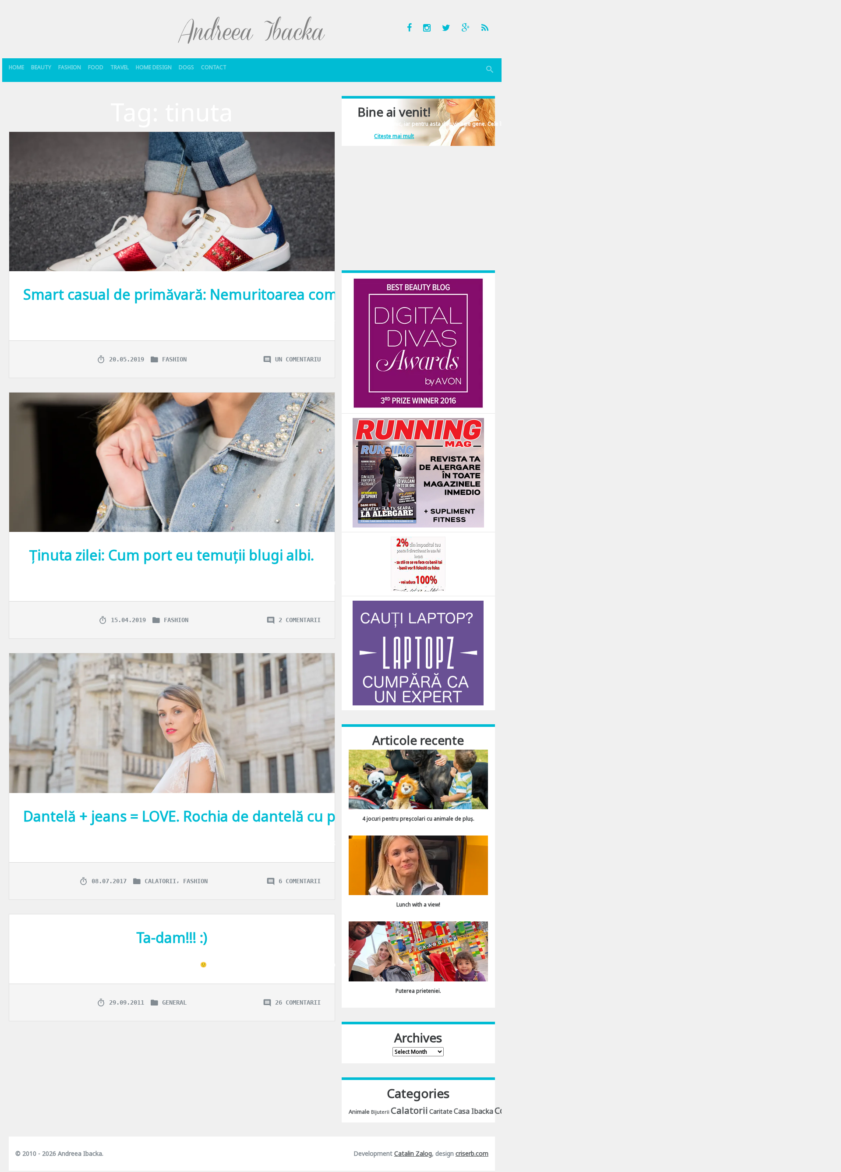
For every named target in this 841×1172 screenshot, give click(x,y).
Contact (213, 67)
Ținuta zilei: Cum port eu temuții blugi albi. (171, 554)
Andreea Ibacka (252, 29)
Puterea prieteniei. (418, 991)
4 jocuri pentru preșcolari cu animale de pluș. (418, 818)
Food (95, 67)
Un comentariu (298, 359)
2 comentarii (300, 619)
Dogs (186, 67)
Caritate (440, 1111)
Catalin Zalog (413, 1153)
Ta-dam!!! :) (171, 937)
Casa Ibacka (473, 1111)
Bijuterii (380, 1112)
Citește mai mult (394, 136)
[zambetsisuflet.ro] (418, 563)
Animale (359, 1111)
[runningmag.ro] (418, 472)
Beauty (41, 67)
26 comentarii (298, 1002)
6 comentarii (300, 881)
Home (16, 67)
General (174, 1002)
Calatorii (160, 881)
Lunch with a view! (418, 904)
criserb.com (472, 1153)
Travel (119, 67)
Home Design (154, 67)
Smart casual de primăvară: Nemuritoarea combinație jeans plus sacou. (262, 294)
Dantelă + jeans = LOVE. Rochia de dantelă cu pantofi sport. (220, 816)
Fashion (69, 67)
